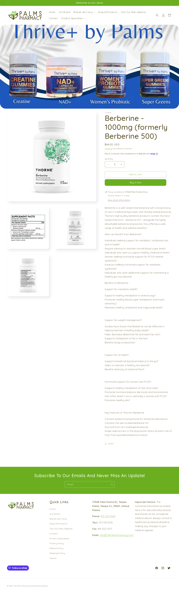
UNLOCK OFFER (62, 303)
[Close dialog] (141, 267)
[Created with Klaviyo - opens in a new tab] (89, 328)
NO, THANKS (62, 317)
